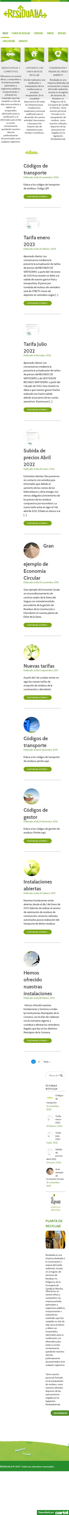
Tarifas (50, 33)
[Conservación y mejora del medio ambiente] (58, 64)
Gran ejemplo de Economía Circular (39, 562)
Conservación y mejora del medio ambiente (58, 71)
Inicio (5, 33)
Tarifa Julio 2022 (58, 1136)
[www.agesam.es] (55, 1210)
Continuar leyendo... (38, 196)
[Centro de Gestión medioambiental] (25, 11)
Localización (9, 41)
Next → (47, 1061)
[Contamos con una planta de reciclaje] (34, 64)
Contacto (23, 41)
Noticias (62, 33)
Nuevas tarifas (39, 666)
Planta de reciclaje (21, 33)
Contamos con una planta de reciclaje (34, 71)
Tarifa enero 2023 (58, 1119)
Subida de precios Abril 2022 (37, 457)
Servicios (38, 33)
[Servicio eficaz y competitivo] (11, 64)
